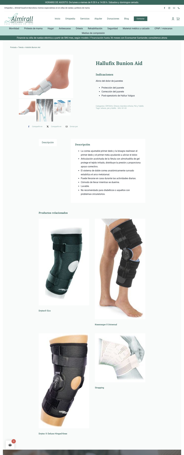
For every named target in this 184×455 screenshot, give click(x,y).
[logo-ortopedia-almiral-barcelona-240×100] (18, 13)
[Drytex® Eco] (64, 262)
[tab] (48, 142)
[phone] (179, 8)
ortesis (103, 108)
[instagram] (169, 8)
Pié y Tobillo (139, 106)
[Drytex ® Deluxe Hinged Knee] (64, 380)
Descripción (48, 142)
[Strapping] (120, 357)
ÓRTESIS (109, 106)
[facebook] (164, 8)
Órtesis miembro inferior (123, 106)
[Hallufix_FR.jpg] (53, 76)
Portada (13, 47)
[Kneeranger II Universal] (120, 269)
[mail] (174, 8)
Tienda (21, 47)
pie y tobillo (111, 108)
